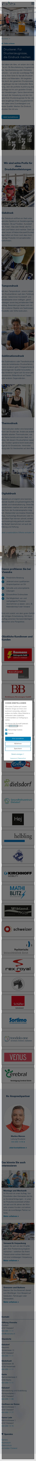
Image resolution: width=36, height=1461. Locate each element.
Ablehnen (18, 743)
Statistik (11, 733)
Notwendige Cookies (15, 730)
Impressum (13, 758)
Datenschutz (13, 726)
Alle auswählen (18, 738)
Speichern (18, 749)
